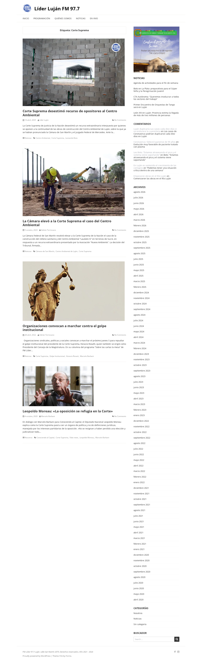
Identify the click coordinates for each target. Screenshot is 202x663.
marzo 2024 (139, 343)
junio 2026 (139, 203)
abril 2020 (138, 599)
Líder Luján (44, 120)
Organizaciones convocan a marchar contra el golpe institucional (64, 328)
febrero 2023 (140, 410)
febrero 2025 (140, 287)
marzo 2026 (139, 220)
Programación (41, 18)
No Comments (120, 120)
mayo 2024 (139, 331)
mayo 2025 (139, 270)
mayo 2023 (139, 393)
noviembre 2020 (142, 560)
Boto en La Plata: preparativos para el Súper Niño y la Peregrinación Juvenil (155, 89)
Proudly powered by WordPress (37, 656)
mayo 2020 (139, 594)
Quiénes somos (63, 18)
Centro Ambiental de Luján (66, 251)
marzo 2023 (139, 404)
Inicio (26, 18)
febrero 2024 (140, 348)
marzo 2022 (139, 471)
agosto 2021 (139, 510)
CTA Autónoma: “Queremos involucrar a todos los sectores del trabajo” (156, 98)
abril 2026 (138, 214)
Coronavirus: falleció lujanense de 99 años (155, 141)
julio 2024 (138, 320)
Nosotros (28, 438)
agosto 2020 (139, 577)
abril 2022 (138, 465)
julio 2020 (138, 583)
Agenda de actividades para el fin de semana (156, 83)
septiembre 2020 (142, 572)
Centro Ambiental (43, 138)
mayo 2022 (139, 460)
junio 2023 (139, 387)
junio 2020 (139, 588)
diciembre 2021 (141, 488)
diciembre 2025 (141, 231)
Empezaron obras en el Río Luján (150, 176)
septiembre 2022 (142, 438)
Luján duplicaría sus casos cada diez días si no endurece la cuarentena (155, 130)
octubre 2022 (140, 432)
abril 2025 (138, 276)
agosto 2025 (139, 253)
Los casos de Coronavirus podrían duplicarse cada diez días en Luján (155, 134)
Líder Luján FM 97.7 (57, 8)
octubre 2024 (140, 303)
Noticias (80, 18)
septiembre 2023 (142, 371)
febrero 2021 (140, 544)
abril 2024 (138, 337)
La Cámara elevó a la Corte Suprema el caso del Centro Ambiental (67, 223)
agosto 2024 (139, 315)
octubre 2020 (140, 566)
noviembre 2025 (142, 237)
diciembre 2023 (141, 354)
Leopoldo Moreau (87, 438)
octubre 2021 (140, 499)
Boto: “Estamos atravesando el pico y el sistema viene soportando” (156, 157)
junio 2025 (139, 264)
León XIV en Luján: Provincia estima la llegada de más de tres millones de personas (156, 114)
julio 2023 (138, 382)
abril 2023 (138, 398)
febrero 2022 (140, 477)
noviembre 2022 (142, 426)
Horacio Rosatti (72, 356)
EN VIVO (94, 18)
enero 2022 (139, 482)
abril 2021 (138, 532)
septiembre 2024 (142, 309)
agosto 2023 (139, 376)
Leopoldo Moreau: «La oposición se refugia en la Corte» (68, 411)
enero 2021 (139, 549)
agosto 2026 (139, 192)
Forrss (68, 656)
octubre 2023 (140, 365)
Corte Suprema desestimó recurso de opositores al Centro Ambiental (70, 113)
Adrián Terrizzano (48, 230)
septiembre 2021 (142, 504)
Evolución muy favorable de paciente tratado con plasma (156, 145)
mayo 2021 (139, 527)
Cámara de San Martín (45, 251)
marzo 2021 (139, 538)
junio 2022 (139, 454)
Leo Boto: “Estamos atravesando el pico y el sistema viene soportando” (155, 153)
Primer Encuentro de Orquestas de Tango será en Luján (154, 106)
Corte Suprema (57, 138)
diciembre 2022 (141, 421)
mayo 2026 (139, 209)
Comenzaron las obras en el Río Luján (152, 178)
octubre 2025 (140, 242)
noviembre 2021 (142, 493)
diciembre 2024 (141, 292)
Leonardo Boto (71, 138)
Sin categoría (140, 624)
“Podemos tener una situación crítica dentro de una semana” (155, 169)
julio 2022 (138, 449)
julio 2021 (138, 516)
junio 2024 (139, 326)
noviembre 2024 (142, 298)
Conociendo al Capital (45, 438)
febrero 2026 (140, 225)
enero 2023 (139, 415)
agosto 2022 (139, 443)
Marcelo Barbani (87, 356)
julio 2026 (138, 197)
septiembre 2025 (142, 248)
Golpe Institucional (57, 356)
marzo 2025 (139, 281)
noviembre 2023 (142, 359)
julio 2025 (138, 259)
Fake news (74, 438)
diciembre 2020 (141, 555)
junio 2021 (139, 521)
